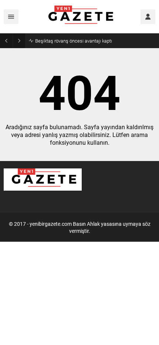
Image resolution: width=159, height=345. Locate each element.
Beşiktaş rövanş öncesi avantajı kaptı (73, 40)
